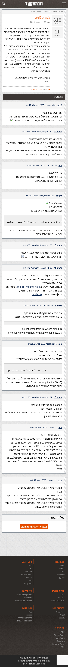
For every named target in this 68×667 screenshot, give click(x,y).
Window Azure (59, 635)
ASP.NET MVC (26, 575)
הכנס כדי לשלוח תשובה (34, 526)
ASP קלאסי (28, 584)
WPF (63, 632)
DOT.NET (59, 628)
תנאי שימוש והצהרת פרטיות (38, 661)
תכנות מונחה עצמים (24, 621)
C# (31, 569)
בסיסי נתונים (58, 591)
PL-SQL (61, 598)
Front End (59, 562)
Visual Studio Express (23, 601)
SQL (63, 595)
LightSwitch (60, 638)
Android (29, 615)
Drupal (62, 615)
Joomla (62, 618)
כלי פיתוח (27, 591)
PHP (30, 566)
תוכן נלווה (27, 608)
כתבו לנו (21, 661)
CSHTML (28, 578)
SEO (30, 612)
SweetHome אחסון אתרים (34, 664)
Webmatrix (28, 598)
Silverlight (61, 641)
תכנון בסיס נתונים (58, 601)
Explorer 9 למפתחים (24, 595)
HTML (62, 566)
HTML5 (62, 569)
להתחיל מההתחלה (25, 618)
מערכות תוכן (58, 608)
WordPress (60, 612)
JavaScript (60, 575)
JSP (30, 581)
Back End (27, 562)
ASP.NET (28, 572)
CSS (63, 572)
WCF (63, 647)
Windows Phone (58, 644)
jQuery (62, 578)
